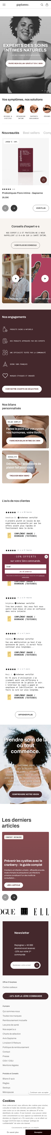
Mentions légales (11, 1065)
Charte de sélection (12, 1034)
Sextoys (6, 1088)
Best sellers (31, 133)
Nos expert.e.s (9, 1029)
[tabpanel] (25, 613)
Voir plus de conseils (25, 245)
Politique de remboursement (16, 1047)
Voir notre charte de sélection (21, 389)
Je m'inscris (25, 571)
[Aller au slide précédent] (5, 208)
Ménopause (8, 1092)
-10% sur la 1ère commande (25, 996)
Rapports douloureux (34, 117)
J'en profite (25, 65)
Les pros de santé (11, 1025)
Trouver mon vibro (19, 476)
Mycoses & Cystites (8, 117)
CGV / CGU (8, 1061)
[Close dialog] (46, 556)
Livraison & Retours (12, 1043)
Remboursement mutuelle (15, 1020)
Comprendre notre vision (25, 794)
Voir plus (41, 208)
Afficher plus (25, 715)
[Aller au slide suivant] (14, 208)
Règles (6, 1083)
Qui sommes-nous (11, 1011)
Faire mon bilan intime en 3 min (25, 441)
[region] (25, 55)
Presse (6, 1056)
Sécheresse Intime (21, 117)
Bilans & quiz (9, 1079)
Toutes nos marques (12, 1016)
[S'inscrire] (36, 965)
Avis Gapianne (9, 1038)
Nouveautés (10, 133)
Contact (6, 1052)
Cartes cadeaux (10, 987)
